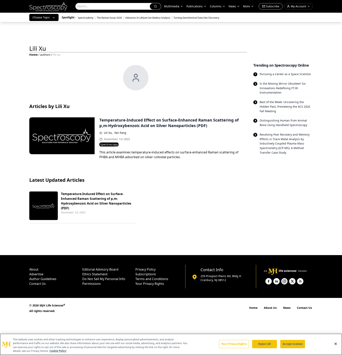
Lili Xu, (108, 133)
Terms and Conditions (151, 279)
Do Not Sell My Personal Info (103, 279)
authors (45, 54)
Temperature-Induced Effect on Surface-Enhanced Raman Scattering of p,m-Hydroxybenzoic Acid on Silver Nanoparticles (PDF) (96, 201)
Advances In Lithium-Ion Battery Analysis (147, 17)
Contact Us (37, 283)
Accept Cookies (292, 344)
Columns (215, 6)
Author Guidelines (42, 279)
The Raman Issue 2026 (109, 17)
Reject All (264, 344)
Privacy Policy (145, 269)
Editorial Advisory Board (100, 269)
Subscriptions (145, 274)
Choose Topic (41, 17)
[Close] (335, 343)
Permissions (91, 283)
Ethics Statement (95, 274)
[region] (171, 344)
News (287, 308)
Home (33, 54)
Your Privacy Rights (149, 283)
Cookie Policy (57, 351)
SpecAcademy (85, 17)
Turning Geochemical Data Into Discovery (196, 17)
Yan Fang (120, 133)
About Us (270, 308)
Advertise (36, 274)
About (33, 269)
